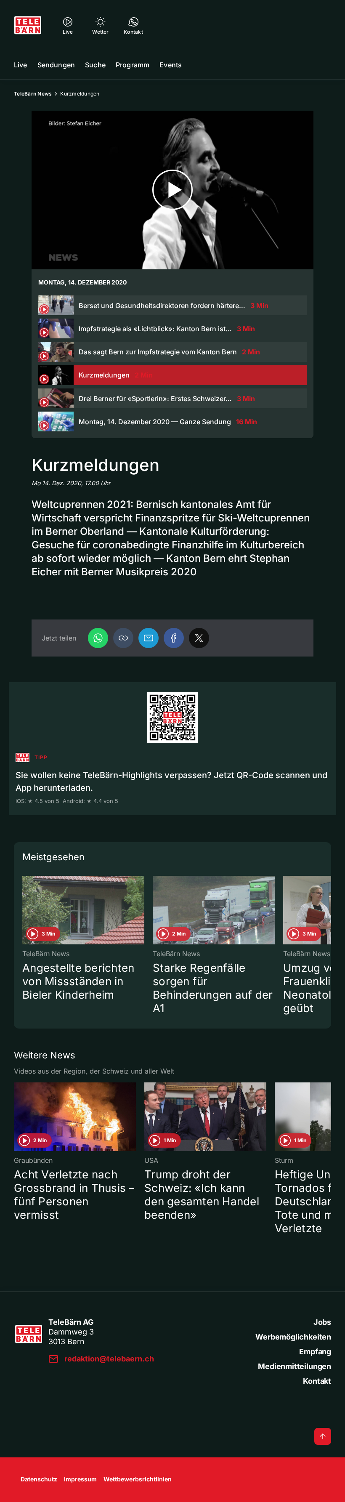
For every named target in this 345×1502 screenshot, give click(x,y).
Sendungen (56, 65)
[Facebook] (174, 638)
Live (20, 65)
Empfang (315, 1351)
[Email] (148, 638)
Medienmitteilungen (294, 1366)
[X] (199, 638)
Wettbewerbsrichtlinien (138, 1479)
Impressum (80, 1479)
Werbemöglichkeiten (293, 1336)
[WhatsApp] (98, 638)
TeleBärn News (33, 93)
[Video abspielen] (172, 190)
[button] (123, 638)
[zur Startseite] (27, 25)
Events (170, 65)
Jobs (322, 1322)
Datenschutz (39, 1479)
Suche (95, 65)
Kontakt (317, 1381)
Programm (132, 65)
